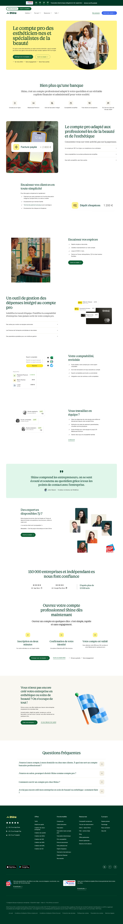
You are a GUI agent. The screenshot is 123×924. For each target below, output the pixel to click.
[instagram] (115, 867)
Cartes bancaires (61, 824)
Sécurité (103, 831)
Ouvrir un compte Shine (59, 657)
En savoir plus (17, 886)
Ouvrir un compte (42, 57)
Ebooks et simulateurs (85, 843)
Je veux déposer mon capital (48, 722)
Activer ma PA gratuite (90, 3)
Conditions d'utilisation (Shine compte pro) (26, 913)
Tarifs (55, 13)
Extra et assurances (62, 842)
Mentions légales (109, 913)
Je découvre (71, 439)
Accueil (11, 913)
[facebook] (110, 867)
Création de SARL (40, 842)
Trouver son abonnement (86, 824)
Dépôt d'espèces (62, 849)
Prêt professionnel (62, 845)
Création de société (40, 833)
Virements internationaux (64, 852)
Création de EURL (40, 845)
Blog (80, 834)
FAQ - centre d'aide (84, 831)
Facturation (60, 828)
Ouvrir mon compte (109, 13)
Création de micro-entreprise (40, 828)
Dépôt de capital (39, 824)
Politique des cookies (83, 913)
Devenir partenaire (84, 840)
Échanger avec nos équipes (23, 56)
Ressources (47, 13)
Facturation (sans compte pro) (64, 832)
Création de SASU (40, 836)
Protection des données (69, 913)
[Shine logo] (11, 817)
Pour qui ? (36, 13)
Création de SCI (39, 849)
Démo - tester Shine (85, 828)
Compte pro (60, 821)
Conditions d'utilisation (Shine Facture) (50, 913)
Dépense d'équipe (62, 855)
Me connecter (96, 13)
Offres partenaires (84, 837)
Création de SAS (39, 839)
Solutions (27, 13)
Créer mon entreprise (29, 722)
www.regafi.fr (36, 908)
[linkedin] (104, 867)
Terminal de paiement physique (33, 205)
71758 (70, 908)
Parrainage (104, 824)
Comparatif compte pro (85, 821)
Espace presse (105, 821)
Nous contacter (105, 828)
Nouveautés (60, 858)
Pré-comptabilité (61, 839)
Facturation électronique (64, 836)
